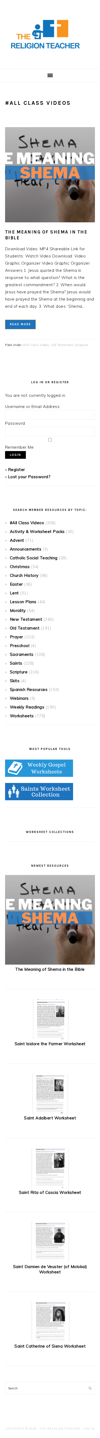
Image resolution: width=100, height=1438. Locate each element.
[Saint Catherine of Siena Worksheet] (50, 1340)
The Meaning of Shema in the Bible (50, 969)
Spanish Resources (29, 689)
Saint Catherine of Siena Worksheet (50, 1346)
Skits (15, 680)
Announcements (26, 549)
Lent (14, 592)
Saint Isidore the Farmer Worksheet (50, 1043)
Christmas (20, 566)
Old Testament (62, 345)
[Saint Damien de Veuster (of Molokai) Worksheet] (50, 1260)
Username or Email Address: (33, 406)
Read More (20, 324)
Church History (24, 575)
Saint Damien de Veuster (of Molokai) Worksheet (50, 1269)
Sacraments (22, 654)
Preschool (20, 645)
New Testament (26, 619)
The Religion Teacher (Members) (50, 34)
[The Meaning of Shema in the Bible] (50, 963)
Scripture (81, 345)
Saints (16, 663)
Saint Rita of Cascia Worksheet (50, 1192)
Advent (17, 540)
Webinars (19, 698)
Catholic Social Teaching (34, 557)
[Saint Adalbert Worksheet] (50, 1111)
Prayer (16, 636)
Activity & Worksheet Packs (37, 531)
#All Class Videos (36, 345)
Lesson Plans (23, 601)
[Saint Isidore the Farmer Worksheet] (50, 1037)
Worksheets (22, 715)
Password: (15, 423)
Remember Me (19, 447)
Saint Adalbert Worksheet (50, 1117)
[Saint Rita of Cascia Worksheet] (50, 1186)
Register (16, 469)
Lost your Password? (29, 476)
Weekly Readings (27, 707)
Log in (89, 1428)
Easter (16, 584)
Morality (18, 610)
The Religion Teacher (60, 1428)
